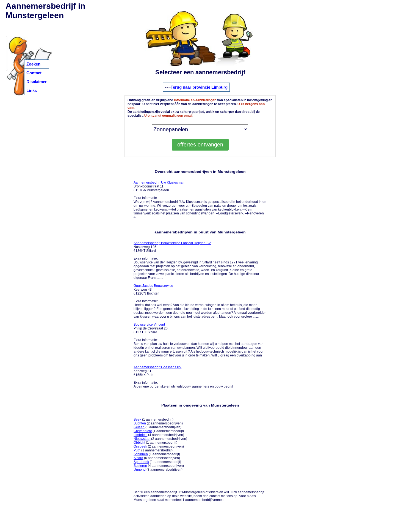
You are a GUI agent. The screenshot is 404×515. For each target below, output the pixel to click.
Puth (137, 450)
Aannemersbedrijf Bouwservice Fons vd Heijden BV (172, 243)
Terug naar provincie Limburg (199, 87)
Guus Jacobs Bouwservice (153, 286)
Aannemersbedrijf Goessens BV (157, 367)
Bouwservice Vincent (149, 324)
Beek (137, 419)
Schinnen (141, 454)
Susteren (140, 466)
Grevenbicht (143, 431)
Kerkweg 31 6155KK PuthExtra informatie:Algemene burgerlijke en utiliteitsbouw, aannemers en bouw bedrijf (183, 376)
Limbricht (140, 435)
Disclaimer (36, 81)
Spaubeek (141, 462)
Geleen (139, 427)
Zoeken (33, 64)
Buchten (140, 423)
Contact (33, 72)
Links (31, 90)
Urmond (140, 470)
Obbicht (139, 443)
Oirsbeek (140, 446)
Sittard (138, 458)
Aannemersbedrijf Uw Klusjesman (159, 182)
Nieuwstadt (142, 439)
